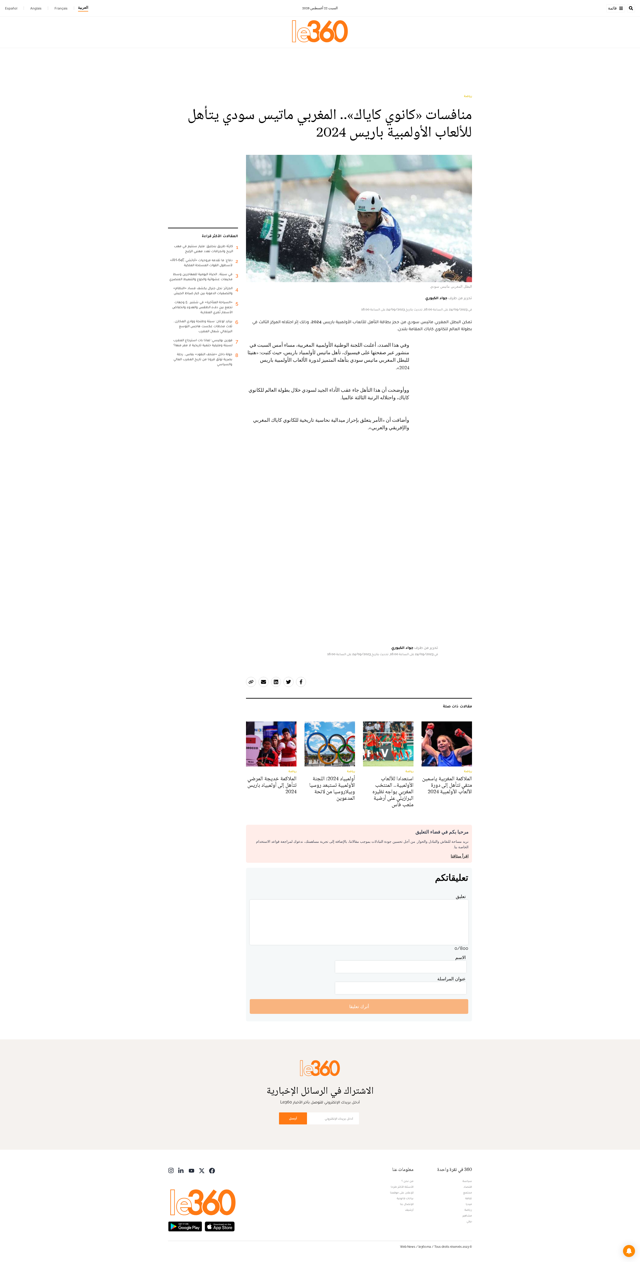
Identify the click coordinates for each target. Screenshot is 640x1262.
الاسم (460, 957)
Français (61, 8)
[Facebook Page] (212, 1170)
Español (11, 8)
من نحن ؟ (408, 1181)
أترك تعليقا (359, 1006)
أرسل (293, 1118)
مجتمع (467, 1192)
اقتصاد (468, 1186)
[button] (629, 1251)
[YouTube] (191, 1170)
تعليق (461, 896)
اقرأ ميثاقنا (459, 856)
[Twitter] (202, 1170)
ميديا (469, 1204)
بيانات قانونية (405, 1198)
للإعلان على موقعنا (402, 1192)
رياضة (468, 96)
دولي (469, 1221)
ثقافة (468, 1198)
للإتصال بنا (407, 1204)
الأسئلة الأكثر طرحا (402, 1186)
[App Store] (220, 1226)
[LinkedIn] (181, 1170)
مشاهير (467, 1215)
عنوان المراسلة (451, 978)
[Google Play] (185, 1226)
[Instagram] (171, 1170)
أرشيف (409, 1209)
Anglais (36, 8)
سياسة (467, 1181)
